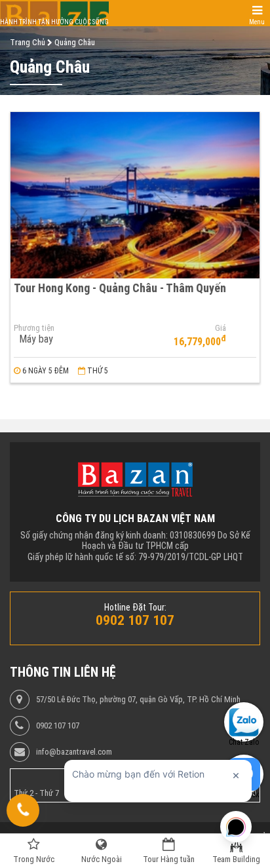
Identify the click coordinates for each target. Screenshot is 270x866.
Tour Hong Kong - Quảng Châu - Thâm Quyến (120, 288)
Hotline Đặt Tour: (135, 607)
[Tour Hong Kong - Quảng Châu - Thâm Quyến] (135, 195)
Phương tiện (34, 328)
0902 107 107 (57, 725)
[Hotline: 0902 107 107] (23, 810)
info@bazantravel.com (74, 752)
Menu (257, 22)
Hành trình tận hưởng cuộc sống (54, 22)
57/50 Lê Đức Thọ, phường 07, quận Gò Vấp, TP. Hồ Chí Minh (138, 699)
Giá (220, 328)
